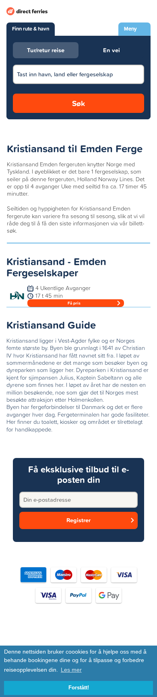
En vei (111, 50)
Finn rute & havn (30, 29)
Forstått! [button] (78, 688)
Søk (78, 103)
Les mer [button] (71, 669)
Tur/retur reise (45, 50)
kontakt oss (127, 634)
